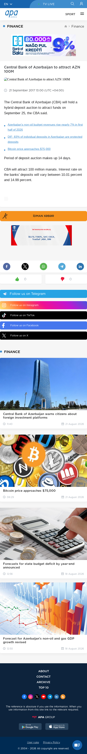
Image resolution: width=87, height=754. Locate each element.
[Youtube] (43, 697)
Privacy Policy (51, 742)
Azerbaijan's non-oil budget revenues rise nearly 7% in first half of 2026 (45, 127)
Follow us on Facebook (24, 325)
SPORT (70, 14)
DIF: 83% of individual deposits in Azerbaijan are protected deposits (45, 139)
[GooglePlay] (30, 727)
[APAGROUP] (43, 717)
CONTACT (43, 676)
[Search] (72, 4)
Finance (77, 26)
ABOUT (43, 671)
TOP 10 (44, 687)
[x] (37, 697)
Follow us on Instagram (24, 305)
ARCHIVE (43, 682)
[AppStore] (56, 727)
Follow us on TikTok (22, 315)
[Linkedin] (56, 697)
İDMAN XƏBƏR (43, 216)
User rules (33, 742)
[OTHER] (81, 14)
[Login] (81, 4)
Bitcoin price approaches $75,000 (29, 148)
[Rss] (62, 697)
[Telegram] (50, 697)
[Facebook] (24, 697)
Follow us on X (19, 335)
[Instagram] (30, 697)
